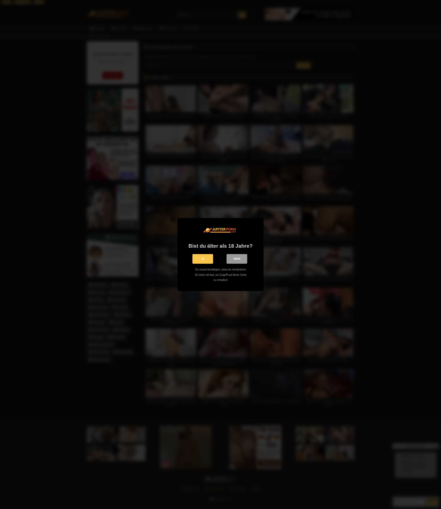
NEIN (237, 258)
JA (203, 258)
